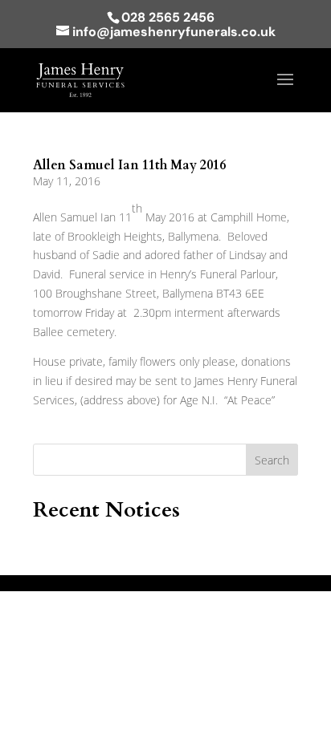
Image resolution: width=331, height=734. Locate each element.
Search (272, 460)
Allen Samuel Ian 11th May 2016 (129, 165)
